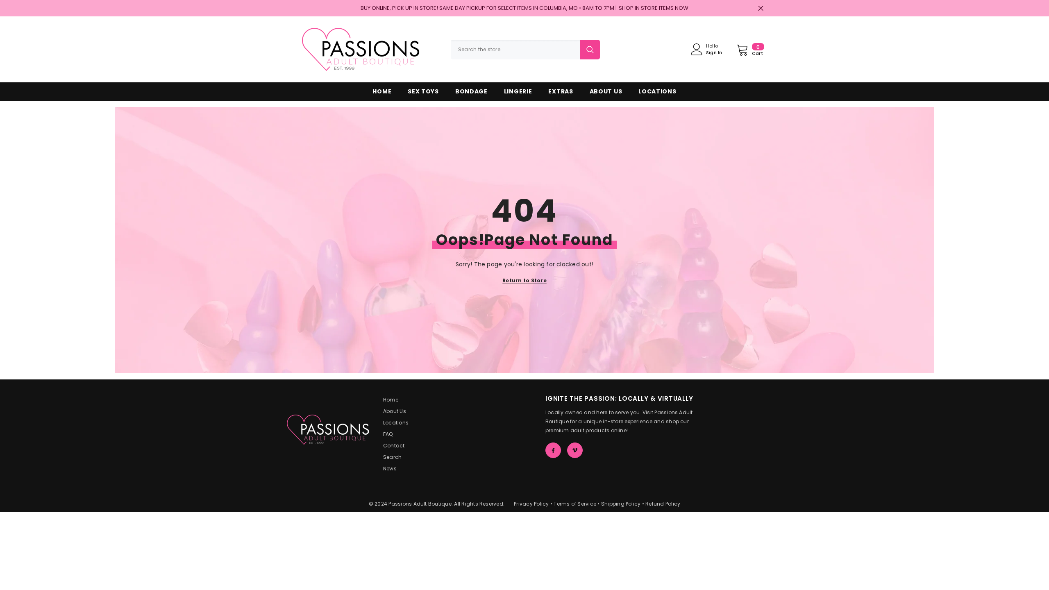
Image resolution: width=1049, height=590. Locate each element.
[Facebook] (553, 450)
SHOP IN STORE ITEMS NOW (653, 8)
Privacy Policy (531, 503)
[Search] (525, 49)
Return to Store (524, 280)
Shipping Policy (621, 503)
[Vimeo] (575, 450)
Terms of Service (575, 503)
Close (760, 8)
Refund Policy (662, 503)
